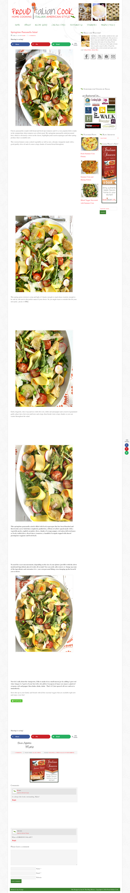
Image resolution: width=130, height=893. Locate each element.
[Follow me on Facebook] (86, 58)
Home (17, 24)
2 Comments (32, 35)
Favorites (92, 24)
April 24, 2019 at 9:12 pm (23, 792)
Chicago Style (58, 24)
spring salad (60, 752)
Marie (23, 35)
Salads (34, 752)
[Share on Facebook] (127, 445)
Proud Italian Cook (65, 7)
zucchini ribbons (69, 752)
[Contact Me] (113, 58)
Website (39, 877)
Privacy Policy (108, 24)
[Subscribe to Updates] (99, 58)
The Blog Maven (90, 889)
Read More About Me (91, 50)
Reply (14, 800)
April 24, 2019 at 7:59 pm (23, 833)
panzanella (52, 752)
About (27, 24)
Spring (39, 752)
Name (38, 869)
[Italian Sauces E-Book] (44, 782)
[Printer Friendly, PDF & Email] (17, 701)
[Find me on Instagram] (106, 58)
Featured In (76, 24)
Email (38, 873)
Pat (18, 790)
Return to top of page (17, 889)
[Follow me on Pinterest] (92, 58)
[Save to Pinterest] (127, 449)
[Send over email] (127, 453)
